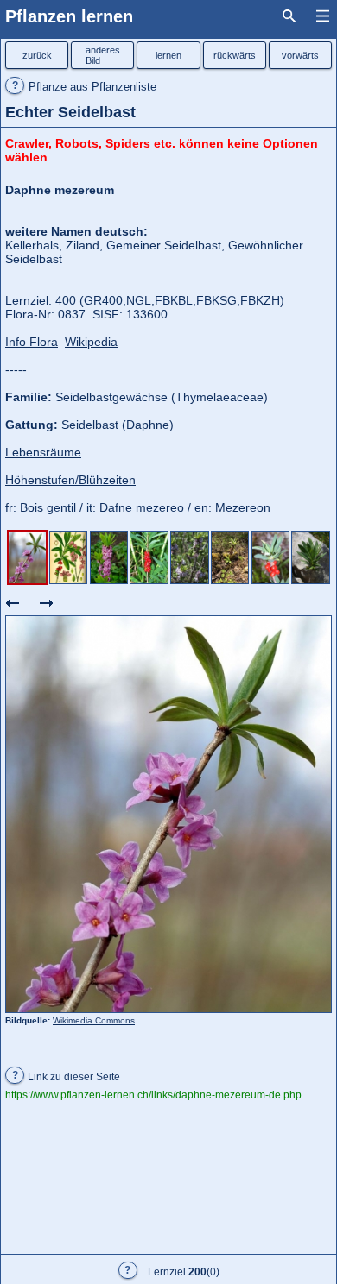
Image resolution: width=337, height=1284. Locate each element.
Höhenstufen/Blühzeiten (70, 480)
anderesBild (103, 55)
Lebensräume (43, 452)
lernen (168, 55)
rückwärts (234, 55)
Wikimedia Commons (94, 1020)
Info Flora (31, 342)
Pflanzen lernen (69, 16)
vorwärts (300, 55)
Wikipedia (91, 342)
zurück (37, 55)
